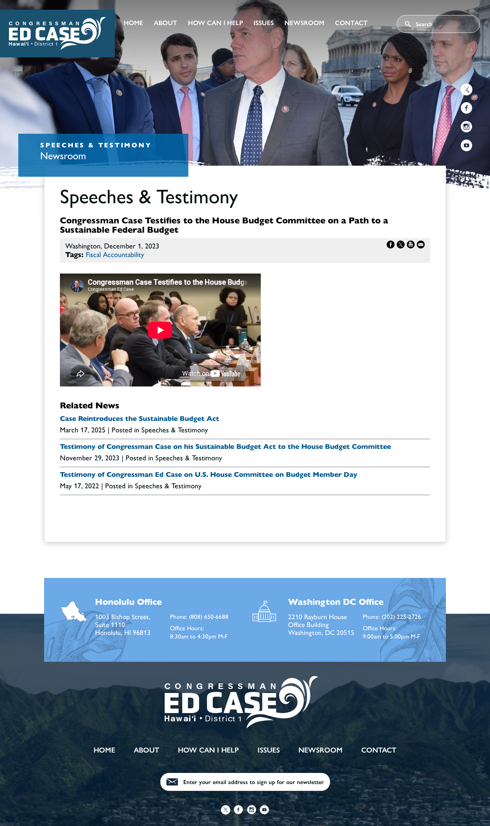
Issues (264, 23)
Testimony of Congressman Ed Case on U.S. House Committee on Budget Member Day (208, 475)
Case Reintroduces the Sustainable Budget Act (139, 419)
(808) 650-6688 (208, 616)
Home (133, 23)
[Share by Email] (421, 246)
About (165, 23)
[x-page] (466, 91)
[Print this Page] (411, 246)
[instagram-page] (466, 128)
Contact (351, 23)
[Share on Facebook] (391, 246)
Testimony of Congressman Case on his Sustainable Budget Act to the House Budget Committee (225, 447)
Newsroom (304, 23)
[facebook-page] (466, 109)
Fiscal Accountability (115, 254)
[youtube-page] (466, 146)
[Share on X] (401, 246)
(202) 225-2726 (401, 616)
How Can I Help (215, 23)
